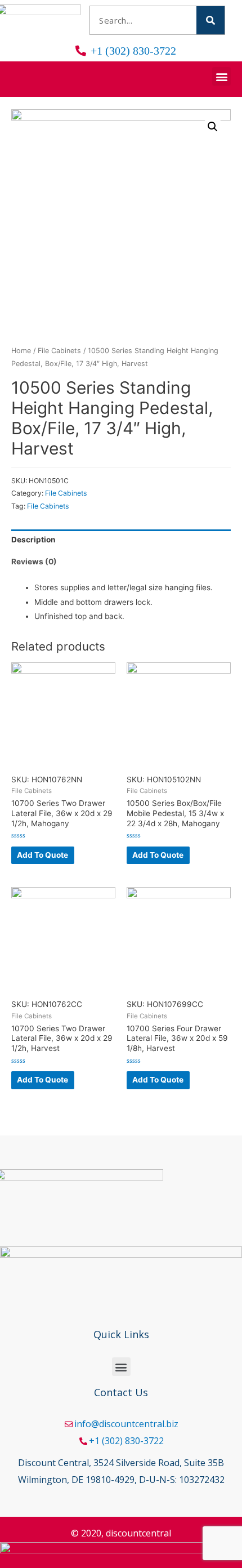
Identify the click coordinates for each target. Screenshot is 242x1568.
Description (33, 539)
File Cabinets (59, 350)
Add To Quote (42, 854)
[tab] (121, 540)
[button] (221, 76)
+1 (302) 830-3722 (126, 1441)
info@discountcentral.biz (126, 1424)
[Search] (210, 20)
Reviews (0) (34, 561)
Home (21, 350)
